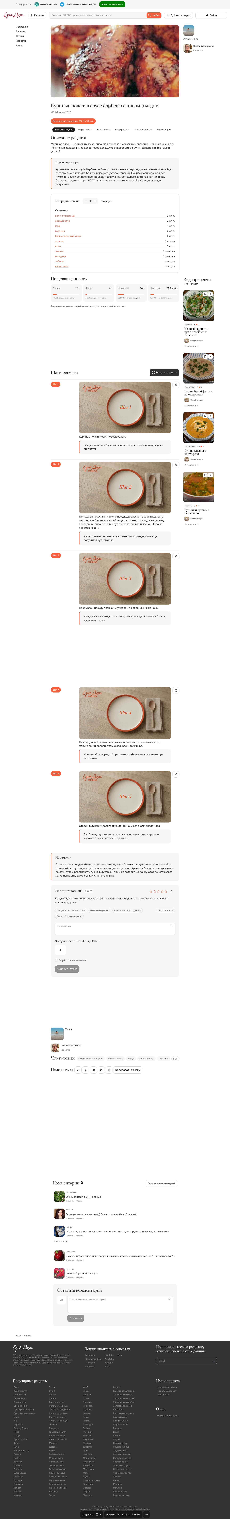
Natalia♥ (69, 1227)
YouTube (109, 1355)
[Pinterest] (108, 1070)
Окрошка (18, 1424)
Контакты (146, 1509)
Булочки (87, 1435)
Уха (15, 1420)
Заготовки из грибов (124, 1402)
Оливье (53, 1424)
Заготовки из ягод (122, 1405)
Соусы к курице (121, 1446)
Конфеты (87, 1454)
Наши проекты (168, 1381)
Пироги (87, 1394)
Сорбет (117, 1387)
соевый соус (62, 220)
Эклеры (87, 1487)
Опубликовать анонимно (73, 960)
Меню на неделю (111, 4)
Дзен (120, 1355)
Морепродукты (21, 1450)
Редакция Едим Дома (167, 1415)
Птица (17, 1435)
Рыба (16, 1446)
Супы (16, 1387)
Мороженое (89, 1458)
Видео (19, 45)
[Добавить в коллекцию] (210, 294)
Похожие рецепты (143, 129)
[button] (100, 1514)
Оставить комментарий (161, 1183)
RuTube (109, 1362)
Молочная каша (57, 1472)
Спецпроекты (164, 1394)
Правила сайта (86, 1509)
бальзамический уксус (68, 236)
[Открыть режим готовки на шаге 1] (175, 385)
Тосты (52, 1387)
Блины (86, 1398)
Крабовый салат (57, 1435)
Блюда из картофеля (123, 1413)
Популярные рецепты (30, 1381)
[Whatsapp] (101, 1070)
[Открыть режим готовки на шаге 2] (175, 465)
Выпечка (53, 1491)
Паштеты (18, 1476)
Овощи (17, 1454)
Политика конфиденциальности (107, 1509)
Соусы (116, 1439)
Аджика (117, 1476)
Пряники (87, 1443)
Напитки (117, 1487)
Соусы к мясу (120, 1443)
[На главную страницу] (13, 15)
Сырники (87, 1409)
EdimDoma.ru (36, 1355)
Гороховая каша (57, 1484)
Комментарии (164, 129)
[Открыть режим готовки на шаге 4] (175, 690)
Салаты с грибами (58, 1413)
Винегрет (54, 1428)
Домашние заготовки (124, 1391)
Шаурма (18, 1491)
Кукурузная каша (58, 1476)
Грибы (17, 1458)
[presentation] (115, 950)
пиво (58, 246)
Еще (175, 1058)
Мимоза (53, 1443)
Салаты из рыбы (57, 1417)
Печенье (87, 1402)
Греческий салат (57, 1432)
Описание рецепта (63, 129)
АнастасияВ (71, 1192)
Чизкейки (88, 1465)
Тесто (52, 1495)
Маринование (120, 1424)
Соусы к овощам (121, 1454)
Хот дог (17, 1487)
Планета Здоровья (48, 4)
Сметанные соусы (122, 1469)
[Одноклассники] (85, 1070)
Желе (86, 1472)
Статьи (20, 36)
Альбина (69, 1210)
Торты (86, 1450)
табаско (59, 261)
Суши (52, 1391)
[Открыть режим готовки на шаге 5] (175, 774)
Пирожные (88, 1461)
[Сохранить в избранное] (205, 294)
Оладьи (87, 1413)
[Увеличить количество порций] (95, 201)
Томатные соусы (121, 1465)
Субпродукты (20, 1439)
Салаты (53, 1398)
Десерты (87, 1446)
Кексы (86, 1417)
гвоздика (60, 256)
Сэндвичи (19, 1484)
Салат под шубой (58, 1439)
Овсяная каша (56, 1465)
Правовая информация (131, 1509)
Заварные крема (91, 1480)
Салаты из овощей (58, 1420)
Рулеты (86, 1420)
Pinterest (89, 1366)
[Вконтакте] (78, 1070)
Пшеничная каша (58, 1487)
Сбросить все (165, 910)
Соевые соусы (120, 1461)
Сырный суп (20, 1398)
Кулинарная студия (167, 1387)
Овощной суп (20, 1405)
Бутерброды (20, 1472)
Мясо (16, 1432)
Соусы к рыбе (120, 1450)
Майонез (117, 1484)
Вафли (86, 1428)
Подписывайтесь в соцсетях (107, 1349)
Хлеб (85, 1387)
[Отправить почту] (214, 1361)
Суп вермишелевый (24, 1409)
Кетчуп (116, 1480)
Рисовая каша (56, 1461)
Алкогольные (120, 1491)
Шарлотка (88, 1439)
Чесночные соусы (122, 1472)
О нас (160, 1409)
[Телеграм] (93, 1070)
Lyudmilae (70, 1269)
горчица (60, 231)
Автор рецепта (122, 129)
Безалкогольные (121, 1495)
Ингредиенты (84, 129)
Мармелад (88, 1469)
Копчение (118, 1409)
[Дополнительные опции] (146, 1514)
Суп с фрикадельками (25, 1413)
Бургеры (18, 1480)
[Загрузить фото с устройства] (60, 950)
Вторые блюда (21, 1428)
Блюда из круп (120, 1417)
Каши (52, 1450)
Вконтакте (90, 1355)
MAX (107, 1366)
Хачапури (88, 1424)
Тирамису (88, 1484)
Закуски (18, 1461)
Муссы (86, 1476)
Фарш (17, 1443)
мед (57, 225)
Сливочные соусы (122, 1458)
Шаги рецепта (103, 129)
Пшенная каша (56, 1454)
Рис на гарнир (120, 1420)
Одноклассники (93, 1359)
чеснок (59, 241)
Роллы (52, 1394)
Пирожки (88, 1405)
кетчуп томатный (65, 215)
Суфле (86, 1491)
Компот (117, 1435)
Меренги (87, 1495)
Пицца (86, 1391)
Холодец (18, 1495)
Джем (116, 1432)
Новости (21, 40)
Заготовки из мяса (122, 1394)
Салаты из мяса (57, 1402)
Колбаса (18, 1465)
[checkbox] (56, 960)
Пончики (87, 1432)
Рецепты (21, 31)
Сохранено (22, 26)
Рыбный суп (20, 1402)
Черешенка (70, 1252)
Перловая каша (57, 1480)
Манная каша (56, 1458)
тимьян (59, 251)
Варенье (117, 1428)
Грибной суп (20, 1394)
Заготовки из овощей (124, 1398)
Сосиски (18, 1469)
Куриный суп (20, 1391)
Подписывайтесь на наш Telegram (81, 4)
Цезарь (53, 1446)
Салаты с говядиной (59, 1409)
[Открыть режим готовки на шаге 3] (175, 556)
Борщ (16, 1417)
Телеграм (90, 1362)
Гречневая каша (57, 1469)
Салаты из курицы (58, 1405)
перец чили (61, 266)
